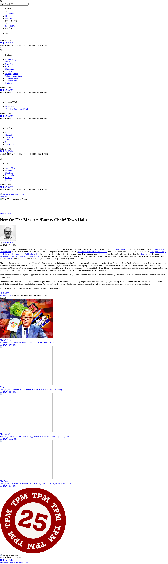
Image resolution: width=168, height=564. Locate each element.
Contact (8, 135)
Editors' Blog (10, 59)
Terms (7, 140)
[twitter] (6, 560)
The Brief (9, 71)
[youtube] (11, 43)
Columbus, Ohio (118, 249)
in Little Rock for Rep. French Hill (92, 251)
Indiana (9, 259)
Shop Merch (10, 26)
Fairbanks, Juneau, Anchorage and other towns (19, 256)
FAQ (7, 133)
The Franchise (11, 81)
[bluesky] (1, 43)
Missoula (143, 254)
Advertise (9, 137)
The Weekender (11, 78)
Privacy (8, 142)
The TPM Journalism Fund (16, 109)
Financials (9, 175)
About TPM (10, 168)
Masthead (9, 173)
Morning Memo (11, 73)
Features (8, 83)
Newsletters (10, 16)
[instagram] (9, 43)
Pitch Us (8, 180)
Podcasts (8, 18)
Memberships (10, 107)
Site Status (9, 144)
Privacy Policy (21, 563)
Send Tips (4, 197)
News (7, 62)
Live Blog (9, 64)
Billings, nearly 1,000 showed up (26, 254)
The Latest (9, 14)
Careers (8, 177)
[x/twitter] (6, 43)
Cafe (7, 66)
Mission (8, 170)
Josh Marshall (8, 242)
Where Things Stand (13, 76)
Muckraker (9, 69)
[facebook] (4, 43)
